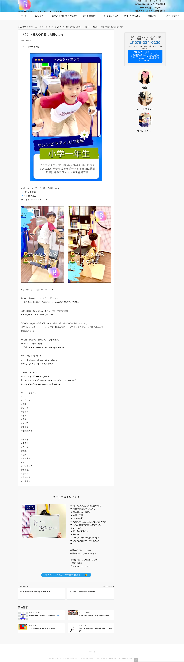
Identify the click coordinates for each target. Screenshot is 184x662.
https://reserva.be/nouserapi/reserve (46, 347)
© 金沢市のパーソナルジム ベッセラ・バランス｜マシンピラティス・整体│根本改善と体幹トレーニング (84, 658)
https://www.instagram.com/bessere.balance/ (54, 380)
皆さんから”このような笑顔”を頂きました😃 (66, 575)
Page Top (92, 652)
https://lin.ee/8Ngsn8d (38, 376)
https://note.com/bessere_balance (37, 314)
